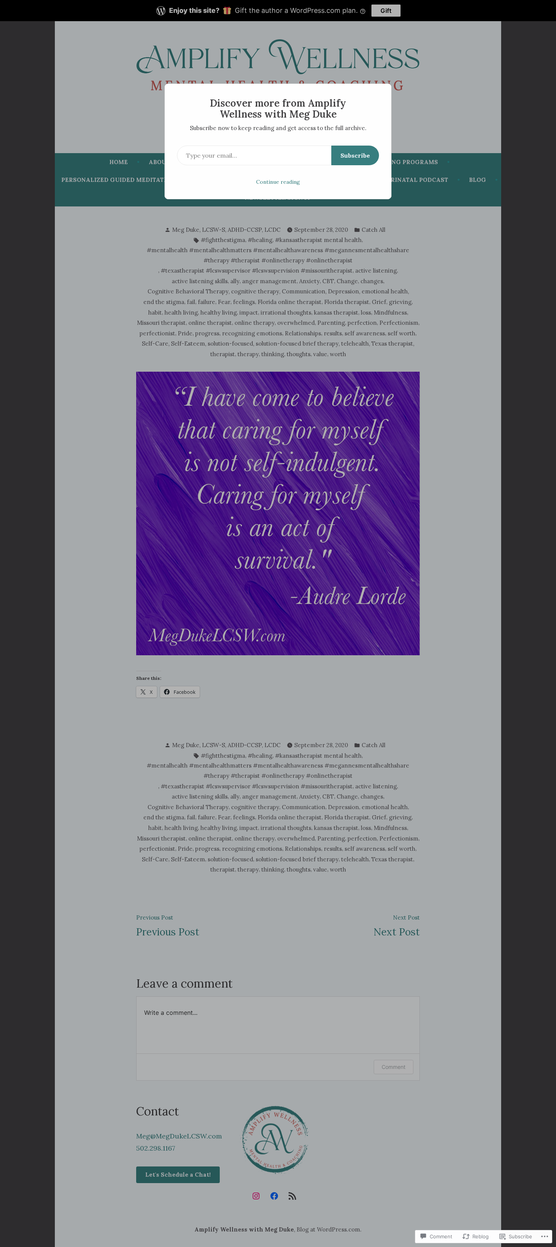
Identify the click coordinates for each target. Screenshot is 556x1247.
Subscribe (355, 155)
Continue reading (278, 181)
